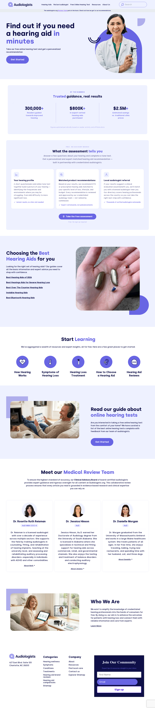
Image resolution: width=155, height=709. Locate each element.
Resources (96, 5)
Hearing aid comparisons (49, 681)
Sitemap (47, 686)
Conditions (48, 668)
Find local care (76, 668)
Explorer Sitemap (77, 675)
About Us (106, 5)
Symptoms (48, 665)
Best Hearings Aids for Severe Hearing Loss (28, 282)
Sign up (119, 689)
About (71, 661)
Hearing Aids (46, 5)
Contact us (74, 671)
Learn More (96, 626)
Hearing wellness (51, 661)
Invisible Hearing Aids (17, 292)
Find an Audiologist (60, 5)
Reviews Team (62, 10)
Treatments (49, 671)
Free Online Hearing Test (80, 5)
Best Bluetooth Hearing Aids (20, 298)
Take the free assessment (79, 216)
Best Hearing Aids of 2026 (19, 277)
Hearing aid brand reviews (51, 676)
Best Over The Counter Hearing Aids (24, 287)
